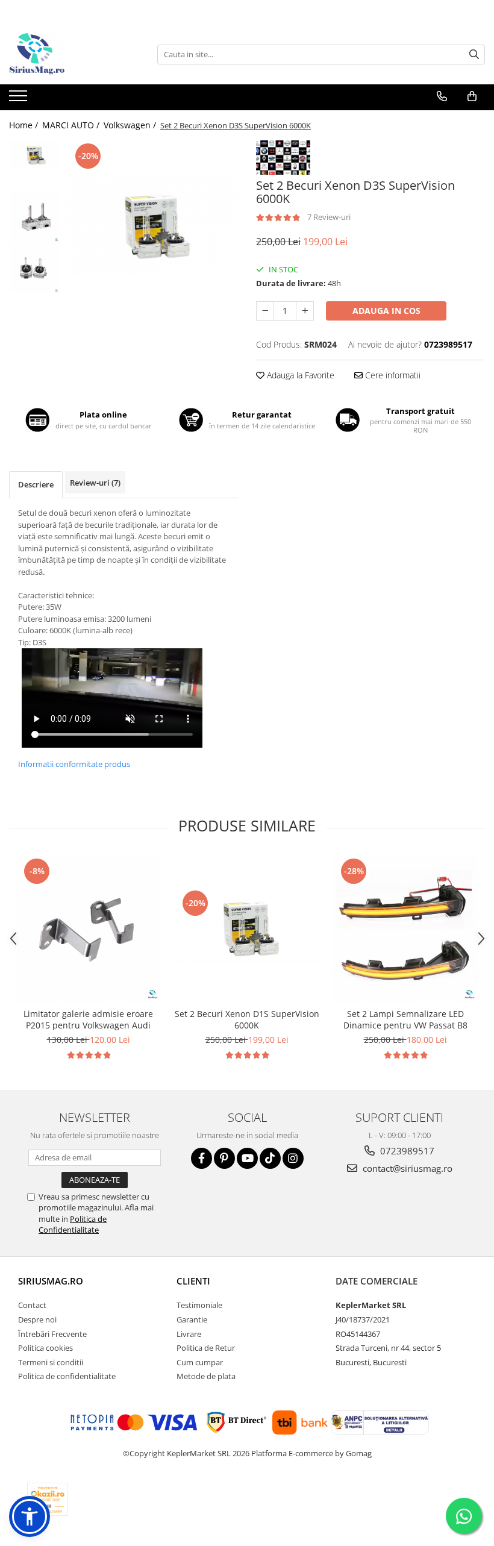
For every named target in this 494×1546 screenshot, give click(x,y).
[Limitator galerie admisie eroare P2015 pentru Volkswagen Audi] (88, 929)
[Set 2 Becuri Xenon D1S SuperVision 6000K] (247, 928)
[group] (152, 226)
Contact (32, 1305)
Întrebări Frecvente (52, 1333)
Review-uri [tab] (95, 482)
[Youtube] (247, 1158)
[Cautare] (474, 54)
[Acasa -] (69, 54)
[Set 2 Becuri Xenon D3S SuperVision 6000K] (152, 226)
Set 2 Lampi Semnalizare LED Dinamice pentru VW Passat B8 (405, 1019)
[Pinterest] (224, 1158)
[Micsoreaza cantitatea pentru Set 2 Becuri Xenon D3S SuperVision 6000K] (265, 311)
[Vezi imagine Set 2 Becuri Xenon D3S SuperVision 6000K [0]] (35, 155)
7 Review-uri (329, 216)
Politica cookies (45, 1347)
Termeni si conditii (50, 1362)
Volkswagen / (131, 125)
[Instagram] (293, 1158)
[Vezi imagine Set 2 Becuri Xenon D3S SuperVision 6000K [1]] (35, 217)
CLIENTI (193, 1281)
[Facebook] (201, 1158)
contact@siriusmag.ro (406, 1168)
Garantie (192, 1319)
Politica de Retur (206, 1347)
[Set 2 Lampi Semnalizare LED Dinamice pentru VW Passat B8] (405, 929)
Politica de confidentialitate (67, 1376)
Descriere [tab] (36, 484)
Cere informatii (392, 375)
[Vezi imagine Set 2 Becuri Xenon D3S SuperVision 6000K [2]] (35, 268)
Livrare (189, 1333)
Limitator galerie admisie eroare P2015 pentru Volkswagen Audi (88, 1019)
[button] (29, 1516)
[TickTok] (270, 1158)
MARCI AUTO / (72, 125)
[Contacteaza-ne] (441, 96)
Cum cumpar (200, 1362)
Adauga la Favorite (299, 375)
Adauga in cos (386, 310)
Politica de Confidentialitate (73, 1224)
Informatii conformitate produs (74, 764)
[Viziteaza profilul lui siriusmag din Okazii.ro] (47, 1499)
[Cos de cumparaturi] (472, 96)
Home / (24, 125)
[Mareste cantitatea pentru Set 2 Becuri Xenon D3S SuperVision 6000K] (305, 311)
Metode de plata (206, 1376)
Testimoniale (199, 1305)
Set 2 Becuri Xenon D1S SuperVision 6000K (247, 1019)
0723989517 (406, 1151)
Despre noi (37, 1319)
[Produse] (19, 99)
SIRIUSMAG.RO (50, 1281)
